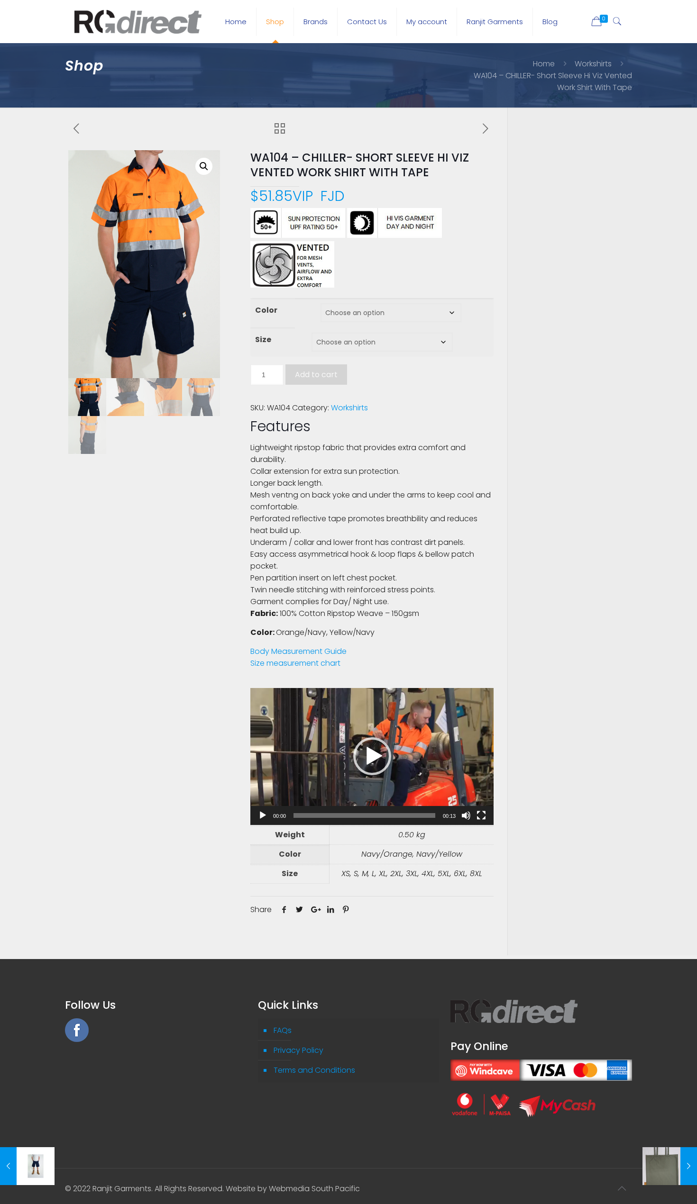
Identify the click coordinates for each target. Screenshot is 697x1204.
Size (263, 339)
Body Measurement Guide (298, 651)
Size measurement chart (295, 663)
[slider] (364, 815)
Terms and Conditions (314, 1070)
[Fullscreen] (481, 815)
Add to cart (316, 374)
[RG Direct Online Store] (138, 21)
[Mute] (466, 815)
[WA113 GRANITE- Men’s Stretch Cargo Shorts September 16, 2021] (27, 1166)
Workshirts (593, 63)
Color (266, 310)
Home (544, 63)
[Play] (262, 815)
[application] (372, 756)
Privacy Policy (298, 1050)
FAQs (283, 1030)
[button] (203, 166)
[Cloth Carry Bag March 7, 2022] (669, 1166)
